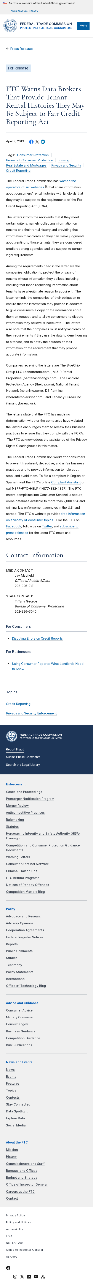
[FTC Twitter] (22, 1276)
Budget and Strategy (21, 1177)
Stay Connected (18, 1104)
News (10, 1069)
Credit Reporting (18, 171)
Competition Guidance (23, 1038)
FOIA (9, 1236)
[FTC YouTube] (36, 1277)
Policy (10, 909)
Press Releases (22, 49)
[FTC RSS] (43, 1277)
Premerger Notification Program (30, 799)
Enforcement (16, 784)
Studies (12, 958)
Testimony (14, 965)
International (16, 979)
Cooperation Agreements (25, 930)
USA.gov (11, 1256)
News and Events (19, 1062)
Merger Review (17, 805)
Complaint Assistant (66, 482)
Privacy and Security (66, 165)
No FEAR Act (14, 1242)
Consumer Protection (33, 155)
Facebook (13, 526)
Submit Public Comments (23, 757)
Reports (12, 944)
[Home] (39, 31)
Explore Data (15, 1118)
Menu (83, 25)
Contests (13, 1097)
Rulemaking (15, 819)
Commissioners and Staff (25, 1163)
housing (63, 160)
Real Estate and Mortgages (26, 165)
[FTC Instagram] (15, 1277)
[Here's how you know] (39, 7)
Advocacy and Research (24, 916)
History (11, 1156)
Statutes (12, 826)
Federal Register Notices (24, 937)
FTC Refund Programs (22, 878)
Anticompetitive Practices (25, 812)
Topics (11, 1090)
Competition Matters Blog (25, 891)
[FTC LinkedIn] (29, 1277)
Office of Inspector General (27, 1184)
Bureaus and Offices (21, 1170)
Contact (12, 1198)
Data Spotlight (17, 1111)
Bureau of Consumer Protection (29, 160)
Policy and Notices (18, 1222)
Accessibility (14, 1229)
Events (11, 1076)
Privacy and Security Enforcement (31, 713)
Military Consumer (20, 1017)
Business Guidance (20, 1031)
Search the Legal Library (23, 764)
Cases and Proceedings (24, 792)
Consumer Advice (19, 1010)
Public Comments (19, 951)
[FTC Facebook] (8, 1269)
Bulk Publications (19, 1045)
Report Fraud (15, 749)
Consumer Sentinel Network (27, 864)
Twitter (47, 526)
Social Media (16, 1125)
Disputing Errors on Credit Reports (37, 638)
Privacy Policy (15, 1215)
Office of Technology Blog (26, 986)
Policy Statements (20, 972)
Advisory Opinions (20, 923)
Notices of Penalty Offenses (27, 885)
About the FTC (17, 1142)
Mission (12, 1149)
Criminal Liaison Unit (21, 871)
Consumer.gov (17, 1024)
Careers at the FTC (20, 1191)
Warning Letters (18, 857)
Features (12, 1083)
